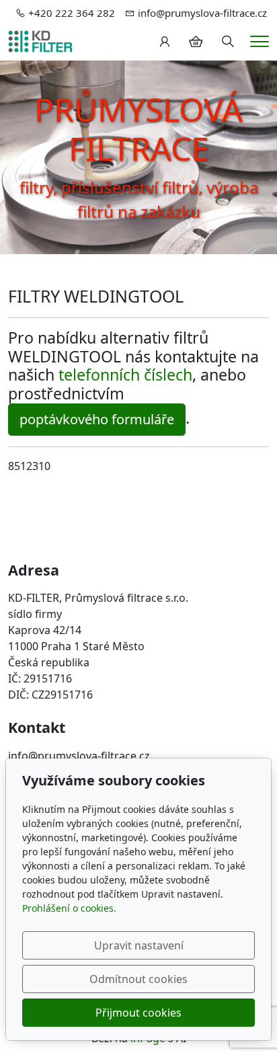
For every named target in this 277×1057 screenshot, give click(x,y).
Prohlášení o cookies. (69, 908)
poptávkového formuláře (96, 419)
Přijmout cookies (138, 1012)
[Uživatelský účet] (165, 41)
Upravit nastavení (139, 945)
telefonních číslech (125, 374)
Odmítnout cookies (138, 979)
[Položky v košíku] (196, 41)
